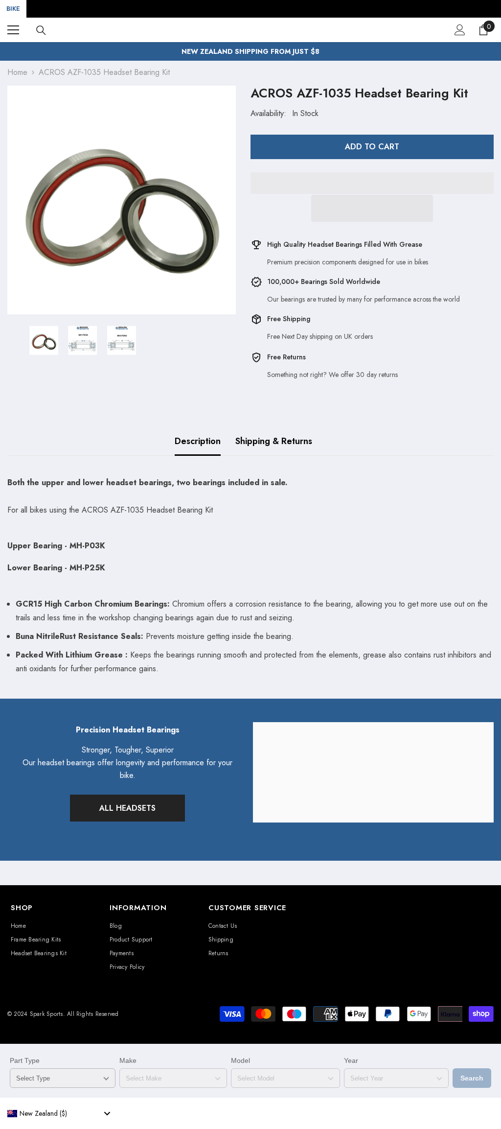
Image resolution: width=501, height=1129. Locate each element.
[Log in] (460, 29)
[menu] (13, 30)
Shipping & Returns (273, 441)
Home (17, 72)
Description (198, 441)
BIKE (13, 8)
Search (471, 1078)
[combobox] (58, 1113)
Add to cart (372, 146)
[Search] (41, 30)
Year (351, 1060)
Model (240, 1060)
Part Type (25, 1060)
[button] (372, 208)
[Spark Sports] (373, 772)
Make (128, 1060)
